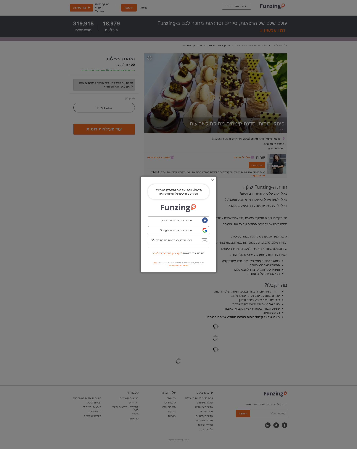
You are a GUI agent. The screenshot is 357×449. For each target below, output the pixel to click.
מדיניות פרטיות (175, 265)
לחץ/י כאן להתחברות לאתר (167, 253)
